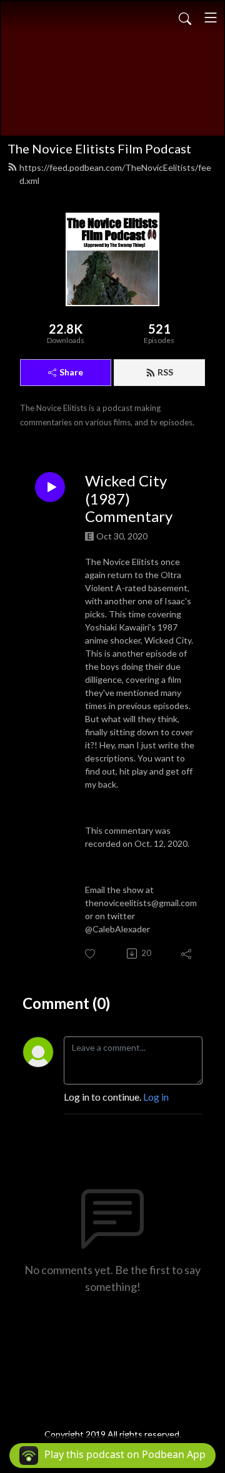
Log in (156, 1097)
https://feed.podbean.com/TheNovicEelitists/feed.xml (115, 174)
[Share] (187, 953)
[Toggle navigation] (210, 17)
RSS (165, 372)
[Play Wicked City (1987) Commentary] (50, 487)
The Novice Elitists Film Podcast (99, 148)
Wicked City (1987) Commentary (128, 499)
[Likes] (91, 953)
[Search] (185, 17)
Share (71, 372)
